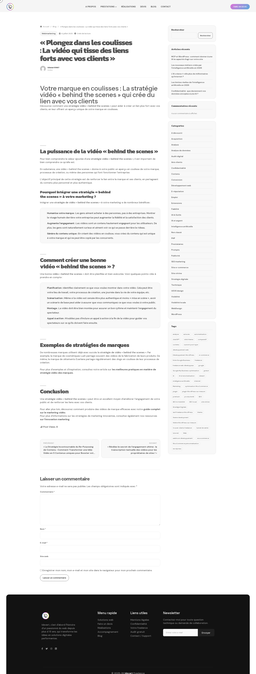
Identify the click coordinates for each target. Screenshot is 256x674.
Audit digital (177, 156)
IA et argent (177, 220)
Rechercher (177, 30)
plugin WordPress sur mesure (193, 391)
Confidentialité (178, 168)
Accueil (46, 26)
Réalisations (128, 6)
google (201, 365)
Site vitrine (176, 273)
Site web (44, 556)
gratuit (206, 371)
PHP (173, 238)
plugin (175, 391)
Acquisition (176, 139)
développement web (181, 350)
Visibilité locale (178, 302)
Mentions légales (139, 619)
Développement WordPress (183, 355)
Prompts (175, 250)
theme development (180, 417)
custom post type (191, 345)
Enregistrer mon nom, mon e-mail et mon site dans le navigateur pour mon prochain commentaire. (97, 570)
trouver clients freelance (182, 428)
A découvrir (176, 133)
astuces (186, 334)
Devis (143, 6)
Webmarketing (49, 33)
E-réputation (177, 191)
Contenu (175, 174)
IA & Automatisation (187, 376)
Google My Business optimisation (186, 371)
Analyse (175, 145)
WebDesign (176, 308)
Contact (166, 6)
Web (185, 433)
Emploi (174, 197)
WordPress (176, 314)
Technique (176, 285)
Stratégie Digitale (179, 407)
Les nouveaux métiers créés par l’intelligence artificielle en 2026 (186, 66)
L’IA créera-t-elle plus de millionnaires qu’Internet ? (189, 75)
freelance (198, 360)
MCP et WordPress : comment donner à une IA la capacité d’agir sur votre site (191, 58)
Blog (153, 6)
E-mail (43, 543)
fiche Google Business (181, 360)
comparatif (202, 339)
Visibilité (175, 296)
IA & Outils (176, 215)
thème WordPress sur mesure (184, 423)
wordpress (177, 449)
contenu (176, 345)
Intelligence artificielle (182, 226)
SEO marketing (178, 261)
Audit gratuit (137, 631)
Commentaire (47, 492)
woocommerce (203, 438)
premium (176, 397)
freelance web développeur (183, 365)
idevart (202, 376)
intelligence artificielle (181, 381)
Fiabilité (175, 209)
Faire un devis (105, 623)
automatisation (200, 334)
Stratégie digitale (179, 279)
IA (173, 376)
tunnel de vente (202, 428)
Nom (43, 529)
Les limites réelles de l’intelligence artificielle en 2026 (187, 83)
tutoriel (176, 433)
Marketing (176, 386)
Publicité (175, 256)
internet (197, 381)
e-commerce (204, 355)
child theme (188, 339)
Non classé (176, 232)
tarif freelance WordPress (183, 412)
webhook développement (183, 438)
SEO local (193, 402)
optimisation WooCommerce (196, 386)
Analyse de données (181, 150)
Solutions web (105, 619)
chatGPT (176, 339)
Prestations (108, 6)
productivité (189, 397)
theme (199, 412)
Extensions (176, 203)
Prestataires (177, 244)
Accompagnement (108, 631)
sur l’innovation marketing (54, 419)
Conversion (176, 180)
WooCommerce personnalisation (186, 443)
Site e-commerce (179, 267)
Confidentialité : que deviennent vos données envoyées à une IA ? (188, 92)
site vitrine (205, 402)
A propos (90, 6)
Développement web (181, 185)
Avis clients (176, 162)
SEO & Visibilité (179, 402)
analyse (176, 334)
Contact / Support (140, 635)
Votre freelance (139, 627)
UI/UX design (177, 291)
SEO (200, 397)
